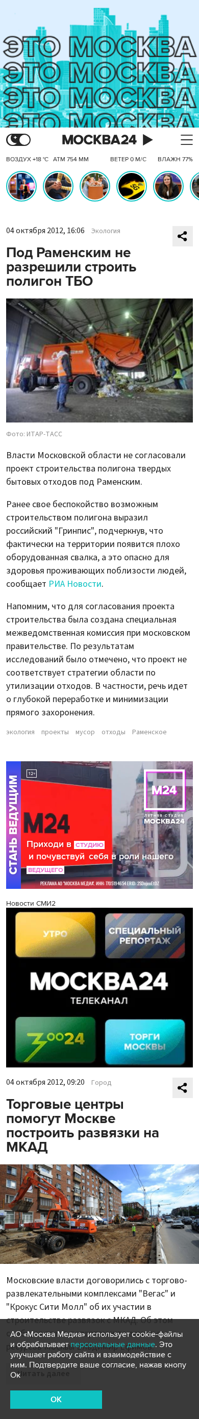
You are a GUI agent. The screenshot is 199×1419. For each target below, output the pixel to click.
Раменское (149, 732)
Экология (105, 231)
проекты (55, 732)
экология (20, 732)
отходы (114, 732)
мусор (85, 732)
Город (101, 1083)
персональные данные (112, 1344)
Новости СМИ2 (31, 903)
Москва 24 (99, 140)
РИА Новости (75, 584)
